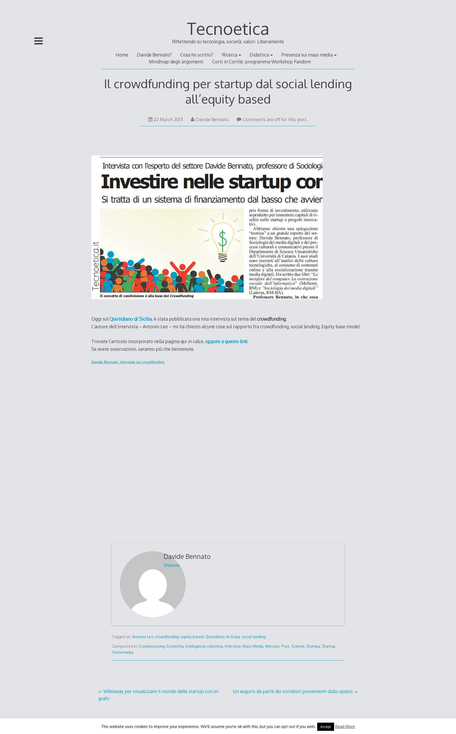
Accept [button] (325, 726)
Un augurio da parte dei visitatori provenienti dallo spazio (293, 691)
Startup (328, 646)
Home (122, 55)
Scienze (298, 646)
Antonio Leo (142, 636)
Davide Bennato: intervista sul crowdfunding (127, 362)
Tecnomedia (122, 652)
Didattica (259, 55)
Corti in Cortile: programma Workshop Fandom (261, 61)
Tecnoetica (228, 28)
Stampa (313, 646)
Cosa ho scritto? (196, 55)
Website (172, 565)
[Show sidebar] (38, 41)
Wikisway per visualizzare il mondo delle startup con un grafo (158, 694)
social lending (254, 636)
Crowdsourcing (152, 646)
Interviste (233, 646)
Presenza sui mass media (307, 55)
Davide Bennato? (154, 55)
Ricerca (229, 55)
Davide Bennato (212, 119)
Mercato (272, 646)
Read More (345, 726)
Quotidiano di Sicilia (222, 636)
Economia (175, 646)
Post (285, 646)
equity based (192, 636)
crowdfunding (167, 636)
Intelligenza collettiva (204, 646)
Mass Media (253, 646)
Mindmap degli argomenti (176, 61)
